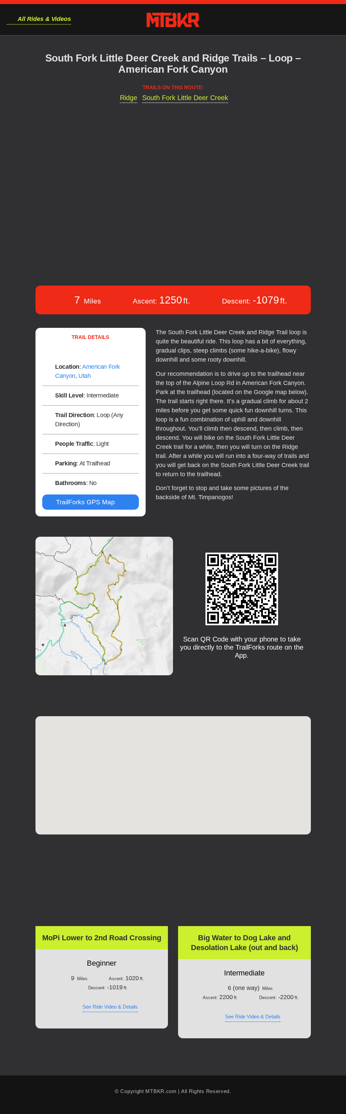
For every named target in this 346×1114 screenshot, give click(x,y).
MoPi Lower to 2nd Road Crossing (101, 938)
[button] (101, 889)
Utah (84, 375)
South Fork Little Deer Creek (185, 97)
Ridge (128, 97)
